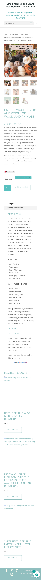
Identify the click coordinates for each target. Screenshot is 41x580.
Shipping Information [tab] (14, 208)
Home (6, 35)
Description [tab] (11, 204)
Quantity (8, 179)
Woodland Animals (16, 38)
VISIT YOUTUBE (13, 334)
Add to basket (21, 187)
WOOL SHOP (14, 35)
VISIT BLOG (12, 329)
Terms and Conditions (30, 570)
